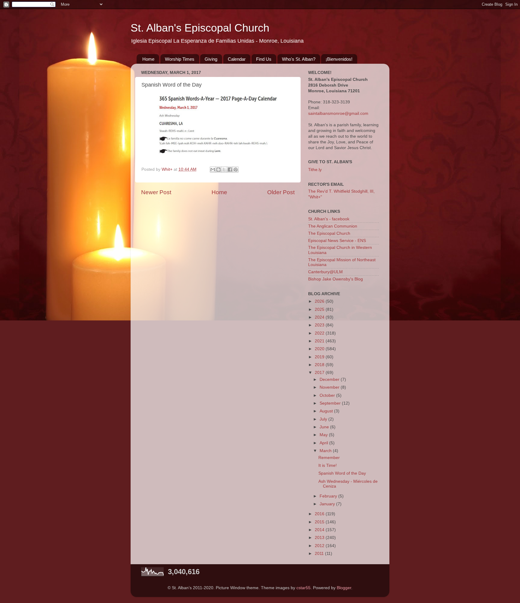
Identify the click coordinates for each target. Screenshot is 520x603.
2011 (320, 553)
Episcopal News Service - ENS (337, 240)
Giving (211, 59)
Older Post (281, 192)
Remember (329, 457)
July (324, 419)
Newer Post (156, 192)
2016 (320, 514)
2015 (320, 522)
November (330, 387)
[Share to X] (224, 170)
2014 (320, 530)
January (328, 504)
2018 (320, 365)
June (325, 427)
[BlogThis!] (218, 170)
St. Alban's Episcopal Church (200, 28)
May (324, 435)
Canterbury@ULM (325, 272)
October (328, 395)
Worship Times (179, 59)
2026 (320, 301)
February (329, 496)
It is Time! (327, 465)
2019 (320, 357)
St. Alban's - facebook (328, 219)
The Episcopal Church (329, 233)
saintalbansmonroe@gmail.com (338, 113)
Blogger (344, 588)
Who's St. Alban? (298, 59)
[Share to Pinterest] (236, 170)
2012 (320, 545)
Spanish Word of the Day (342, 473)
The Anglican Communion (332, 226)
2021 (320, 341)
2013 (320, 537)
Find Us (263, 59)
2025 (320, 309)
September (331, 403)
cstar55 (303, 588)
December (330, 379)
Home (148, 59)
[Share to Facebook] (230, 170)
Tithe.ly (315, 169)
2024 (320, 317)
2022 (320, 333)
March (326, 450)
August (327, 411)
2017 (320, 372)
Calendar (237, 59)
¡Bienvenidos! (339, 59)
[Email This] (213, 170)
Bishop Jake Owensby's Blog (335, 279)
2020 (320, 349)
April (324, 443)
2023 (320, 325)
